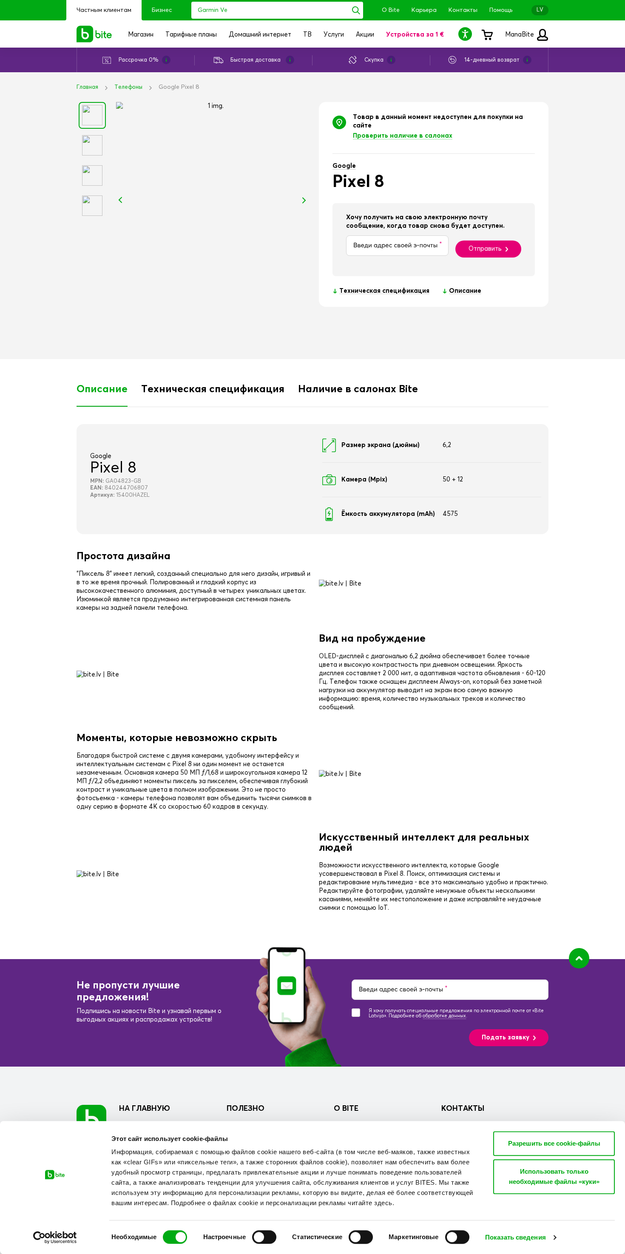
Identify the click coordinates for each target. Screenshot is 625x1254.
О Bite (391, 10)
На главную (144, 1108)
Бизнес (162, 10)
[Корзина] (486, 34)
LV (540, 10)
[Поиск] (356, 10)
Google (344, 166)
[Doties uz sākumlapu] (91, 1119)
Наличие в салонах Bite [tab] (358, 389)
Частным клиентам (104, 10)
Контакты (463, 10)
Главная (87, 87)
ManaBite (520, 34)
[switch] (264, 1237)
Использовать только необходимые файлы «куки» (554, 1176)
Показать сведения (515, 1237)
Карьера (424, 10)
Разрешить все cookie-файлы (554, 1143)
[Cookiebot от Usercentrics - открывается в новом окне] (55, 1237)
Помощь (500, 10)
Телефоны (128, 87)
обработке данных (444, 1015)
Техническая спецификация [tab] (212, 389)
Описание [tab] (102, 389)
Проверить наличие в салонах (402, 136)
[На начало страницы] (579, 958)
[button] (466, 34)
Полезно (245, 1108)
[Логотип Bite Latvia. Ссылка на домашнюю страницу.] (94, 33)
